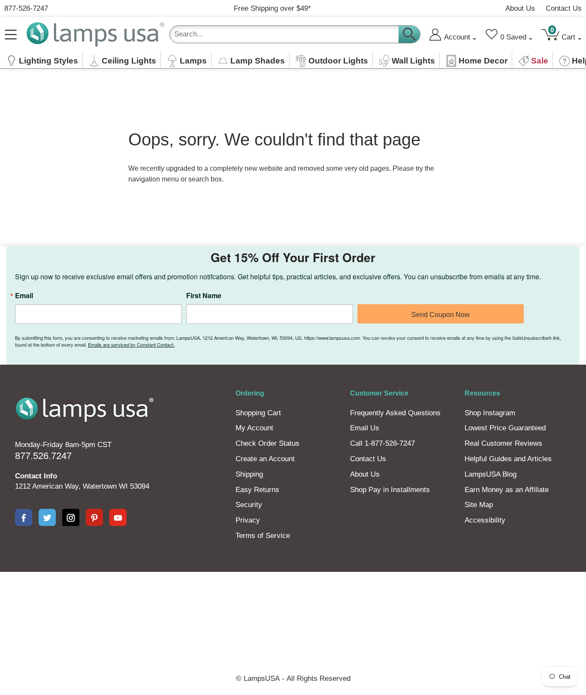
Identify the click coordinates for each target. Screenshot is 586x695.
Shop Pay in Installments (390, 490)
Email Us (364, 428)
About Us (520, 8)
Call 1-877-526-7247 (382, 443)
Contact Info (36, 476)
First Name (203, 295)
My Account (254, 428)
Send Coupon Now (440, 314)
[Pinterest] (94, 517)
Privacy (248, 520)
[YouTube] (118, 517)
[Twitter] (47, 517)
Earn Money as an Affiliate (507, 490)
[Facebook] (23, 517)
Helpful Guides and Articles (508, 459)
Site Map (479, 505)
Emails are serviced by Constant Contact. (131, 344)
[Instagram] (70, 517)
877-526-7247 (26, 8)
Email (24, 295)
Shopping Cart (258, 413)
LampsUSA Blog (491, 474)
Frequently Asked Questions (395, 413)
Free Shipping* (272, 8)
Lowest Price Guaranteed (505, 428)
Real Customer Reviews (503, 443)
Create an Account (265, 459)
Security (249, 505)
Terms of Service (263, 536)
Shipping (249, 474)
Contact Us (564, 8)
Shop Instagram (490, 413)
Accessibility (485, 520)
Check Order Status (267, 443)
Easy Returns (257, 490)
